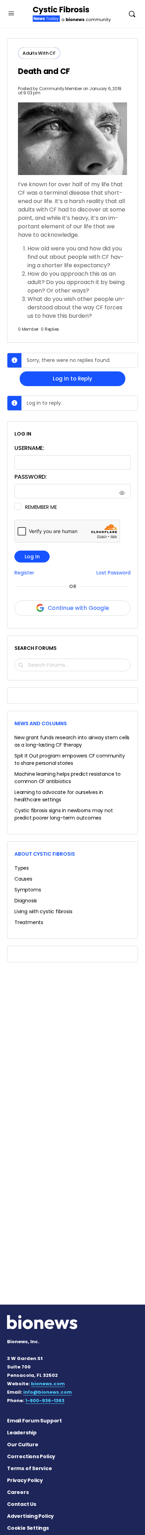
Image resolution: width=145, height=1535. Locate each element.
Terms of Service (29, 1468)
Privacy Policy (25, 1480)
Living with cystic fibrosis (43, 911)
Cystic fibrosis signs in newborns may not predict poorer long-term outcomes (63, 814)
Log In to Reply (72, 378)
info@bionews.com (47, 1392)
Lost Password (113, 573)
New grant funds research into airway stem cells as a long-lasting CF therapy (72, 741)
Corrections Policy (31, 1456)
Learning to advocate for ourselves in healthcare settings (58, 796)
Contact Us (21, 1504)
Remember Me (41, 507)
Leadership (22, 1432)
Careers (18, 1492)
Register (24, 573)
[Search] (132, 14)
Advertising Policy (30, 1516)
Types (21, 867)
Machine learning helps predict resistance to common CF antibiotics (67, 777)
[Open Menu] (11, 13)
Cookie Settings (28, 1527)
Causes (23, 878)
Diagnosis (25, 900)
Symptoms (27, 889)
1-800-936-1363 (44, 1400)
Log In (32, 556)
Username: (29, 448)
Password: (30, 476)
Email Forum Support (34, 1420)
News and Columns (40, 723)
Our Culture (22, 1444)
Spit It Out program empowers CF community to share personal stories (69, 759)
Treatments (28, 922)
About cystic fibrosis (44, 853)
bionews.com (48, 1383)
